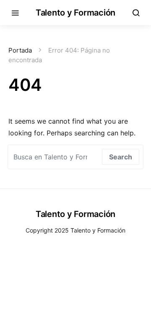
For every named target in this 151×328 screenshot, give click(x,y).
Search (120, 157)
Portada (20, 50)
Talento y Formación (75, 13)
